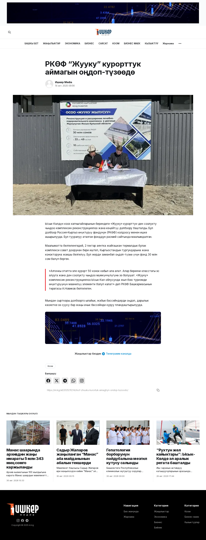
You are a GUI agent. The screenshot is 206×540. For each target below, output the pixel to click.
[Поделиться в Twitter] (56, 380)
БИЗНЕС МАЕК (132, 43)
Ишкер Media (63, 82)
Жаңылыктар (161, 511)
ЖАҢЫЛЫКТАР (51, 43)
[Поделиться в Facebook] (48, 380)
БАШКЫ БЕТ (31, 43)
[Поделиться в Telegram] (65, 380)
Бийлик (158, 527)
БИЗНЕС (89, 43)
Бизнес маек (191, 516)
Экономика (160, 516)
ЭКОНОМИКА (72, 43)
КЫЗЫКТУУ (151, 43)
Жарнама (168, 43)
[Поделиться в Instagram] (82, 380)
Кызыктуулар (192, 522)
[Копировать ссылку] (158, 390)
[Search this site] (9, 32)
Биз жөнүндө (131, 511)
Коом (50, 366)
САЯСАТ (103, 43)
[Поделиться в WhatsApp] (73, 380)
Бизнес (158, 522)
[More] (180, 43)
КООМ (115, 43)
